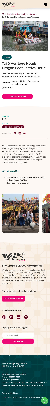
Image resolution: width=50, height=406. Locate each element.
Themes (5, 124)
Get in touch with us (13, 299)
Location (5, 116)
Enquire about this (17, 96)
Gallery (32, 14)
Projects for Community (16, 14)
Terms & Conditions (10, 393)
